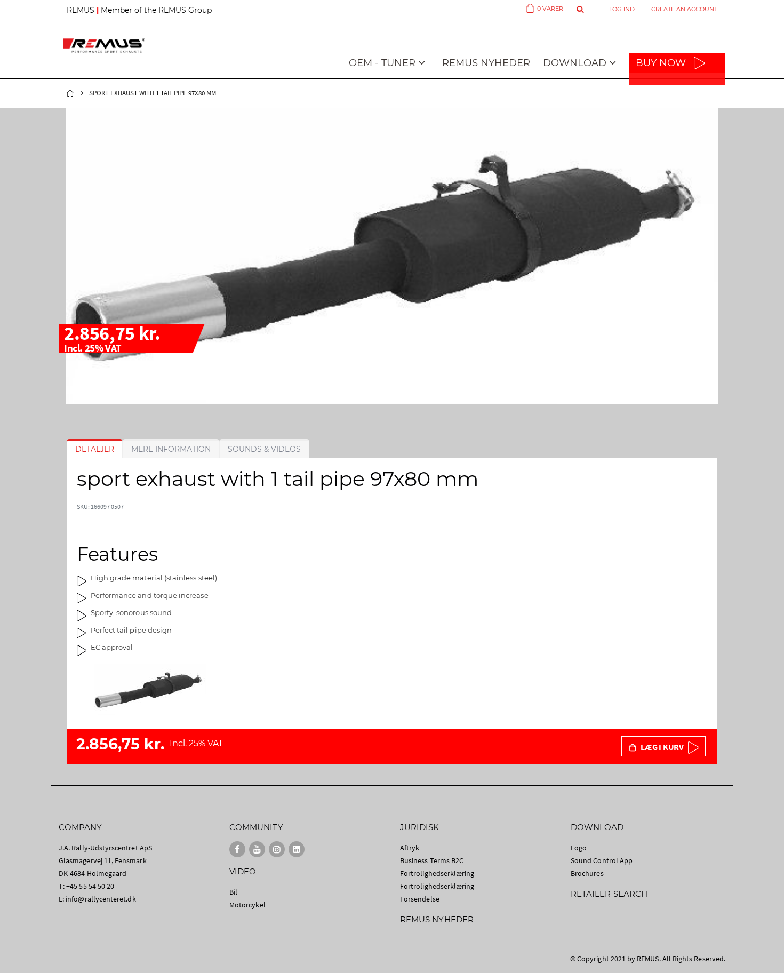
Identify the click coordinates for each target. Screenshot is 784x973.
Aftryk (409, 847)
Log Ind (622, 9)
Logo (579, 847)
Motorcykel (247, 905)
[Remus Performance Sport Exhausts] (104, 45)
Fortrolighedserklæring (437, 873)
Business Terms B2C (431, 860)
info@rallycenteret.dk (100, 899)
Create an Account (684, 9)
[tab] (95, 449)
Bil (233, 892)
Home (70, 93)
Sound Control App (602, 860)
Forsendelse (419, 899)
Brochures (587, 873)
